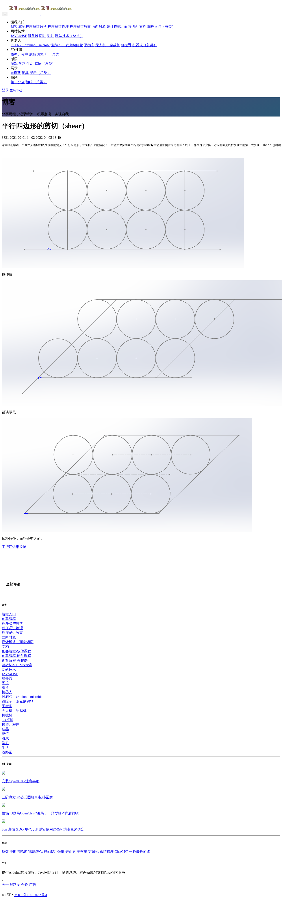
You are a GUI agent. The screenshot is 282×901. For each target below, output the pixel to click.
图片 (42, 36)
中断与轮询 (18, 851)
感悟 (5, 734)
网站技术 (9, 670)
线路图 (7, 752)
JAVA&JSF (19, 36)
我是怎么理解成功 (42, 851)
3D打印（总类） (50, 54)
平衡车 (89, 45)
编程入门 (9, 614)
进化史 (70, 851)
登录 (5, 90)
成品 (32, 54)
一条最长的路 (139, 851)
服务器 (33, 36)
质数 (5, 851)
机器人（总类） (144, 45)
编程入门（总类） (161, 26)
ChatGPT (121, 851)
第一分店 (18, 82)
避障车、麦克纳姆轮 (67, 45)
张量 (60, 851)
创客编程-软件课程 (16, 651)
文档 (142, 26)
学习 (22, 63)
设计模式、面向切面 (122, 26)
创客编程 (18, 26)
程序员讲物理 (58, 26)
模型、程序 (19, 54)
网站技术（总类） (69, 36)
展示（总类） (40, 73)
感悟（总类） (45, 63)
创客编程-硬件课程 (16, 656)
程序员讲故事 (80, 26)
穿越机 (93, 851)
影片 (50, 36)
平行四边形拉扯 (14, 547)
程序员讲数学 (36, 26)
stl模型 (16, 73)
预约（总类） (36, 82)
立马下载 (16, 90)
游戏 (14, 63)
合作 (24, 884)
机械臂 (126, 45)
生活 (29, 63)
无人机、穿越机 (107, 45)
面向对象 (99, 26)
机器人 (7, 692)
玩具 (25, 73)
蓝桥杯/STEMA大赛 (17, 665)
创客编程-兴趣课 (15, 660)
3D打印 (7, 720)
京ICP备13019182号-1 (30, 895)
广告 (32, 884)
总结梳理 (107, 851)
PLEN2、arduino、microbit (30, 45)
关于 (5, 884)
